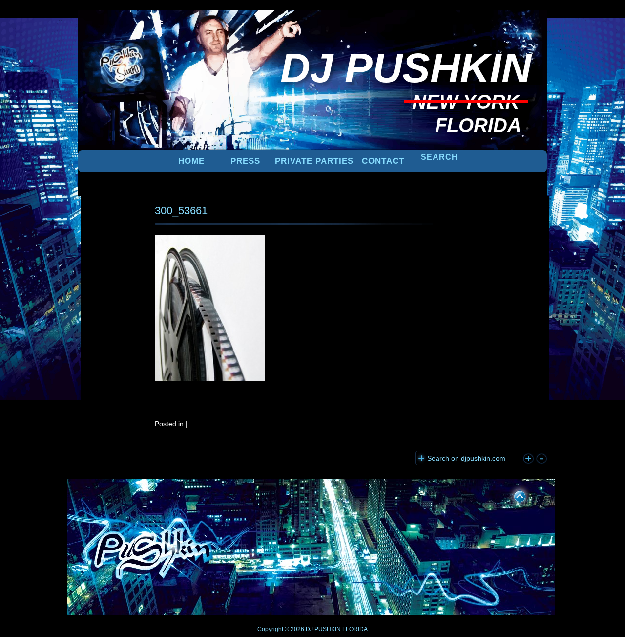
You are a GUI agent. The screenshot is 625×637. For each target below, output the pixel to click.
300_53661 (181, 210)
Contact (383, 161)
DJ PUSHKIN (322, 629)
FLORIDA (355, 629)
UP (513, 495)
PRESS (245, 161)
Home (191, 161)
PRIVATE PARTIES (314, 161)
